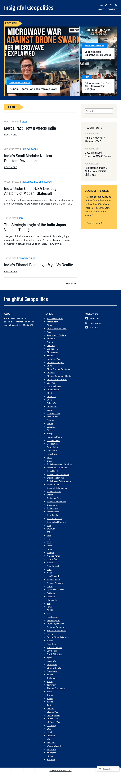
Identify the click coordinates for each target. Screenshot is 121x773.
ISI (48, 532)
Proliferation (53, 616)
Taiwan (50, 674)
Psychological (53, 620)
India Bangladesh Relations (59, 464)
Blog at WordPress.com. (61, 770)
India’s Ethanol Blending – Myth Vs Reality (38, 264)
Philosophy (52, 600)
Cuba (49, 399)
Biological (51, 355)
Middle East (52, 559)
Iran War (48, 181)
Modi (49, 569)
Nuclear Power (30, 149)
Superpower (52, 671)
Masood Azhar (53, 555)
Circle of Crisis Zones (57, 379)
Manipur (50, 552)
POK (49, 613)
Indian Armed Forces (94, 45)
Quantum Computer (56, 627)
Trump (50, 694)
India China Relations (32, 181)
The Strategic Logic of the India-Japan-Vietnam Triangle (35, 227)
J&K (49, 542)
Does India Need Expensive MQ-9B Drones (98, 53)
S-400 (50, 640)
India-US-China (54, 491)
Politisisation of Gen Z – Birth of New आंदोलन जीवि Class (97, 86)
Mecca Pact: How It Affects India (30, 128)
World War (51, 749)
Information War (54, 518)
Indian (50, 494)
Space (50, 657)
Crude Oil (51, 396)
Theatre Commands (56, 688)
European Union (54, 437)
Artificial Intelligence (57, 328)
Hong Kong (52, 454)
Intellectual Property (56, 521)
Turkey (50, 698)
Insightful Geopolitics (29, 8)
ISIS (49, 535)
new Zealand (53, 576)
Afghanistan (52, 321)
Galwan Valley (53, 440)
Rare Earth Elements (56, 630)
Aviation (51, 345)
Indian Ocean (53, 511)
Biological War (53, 358)
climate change (54, 386)
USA (49, 728)
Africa (49, 325)
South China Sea (54, 654)
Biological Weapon (55, 362)
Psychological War (55, 623)
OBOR (50, 586)
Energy (32, 258)
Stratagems (52, 664)
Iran (49, 525)
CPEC (49, 393)
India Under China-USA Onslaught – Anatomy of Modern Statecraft (33, 191)
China (49, 365)
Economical (52, 416)
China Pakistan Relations (58, 369)
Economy (23, 258)
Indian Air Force (54, 498)
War (48, 739)
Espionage (52, 426)
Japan (49, 545)
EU (48, 430)
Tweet (50, 701)
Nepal (49, 572)
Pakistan (51, 593)
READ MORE (10, 134)
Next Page (71, 283)
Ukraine (50, 708)
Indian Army (52, 504)
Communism (53, 389)
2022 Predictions (55, 318)
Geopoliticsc (53, 447)
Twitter (50, 705)
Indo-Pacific (52, 515)
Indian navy (52, 508)
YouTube (51, 759)
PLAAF (50, 606)
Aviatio (50, 342)
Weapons (51, 742)
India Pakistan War (55, 477)
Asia (21, 218)
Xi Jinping (51, 752)
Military (50, 562)
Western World (54, 745)
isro (48, 538)
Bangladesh (52, 348)
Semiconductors (54, 647)
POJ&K (50, 610)
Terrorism (51, 684)
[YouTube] (101, 5)
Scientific (51, 644)
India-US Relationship (57, 487)
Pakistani (51, 596)
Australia (51, 338)
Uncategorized (53, 715)
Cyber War (51, 403)
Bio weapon (52, 352)
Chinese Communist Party (59, 376)
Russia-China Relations (58, 637)
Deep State (52, 406)
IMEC (49, 457)
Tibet (49, 691)
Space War (52, 660)
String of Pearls (54, 667)
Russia (50, 633)
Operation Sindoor (55, 589)
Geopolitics (52, 443)
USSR (49, 732)
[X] (111, 5)
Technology (52, 678)
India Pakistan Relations (58, 474)
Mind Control (53, 566)
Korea (49, 549)
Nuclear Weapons (55, 582)
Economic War (53, 413)
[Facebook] (106, 5)
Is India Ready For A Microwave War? (33, 89)
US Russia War (53, 722)
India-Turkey (53, 484)
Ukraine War (52, 711)
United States (53, 718)
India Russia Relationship (59, 481)
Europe (50, 433)
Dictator (50, 409)
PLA (48, 603)
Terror (50, 681)
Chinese (51, 372)
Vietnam (51, 735)
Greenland (52, 450)
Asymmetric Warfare (19, 82)
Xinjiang (50, 756)
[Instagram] (116, 5)
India (87, 77)
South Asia (52, 650)
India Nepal (52, 471)
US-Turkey (51, 725)
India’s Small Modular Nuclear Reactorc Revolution (28, 158)
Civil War (51, 382)
